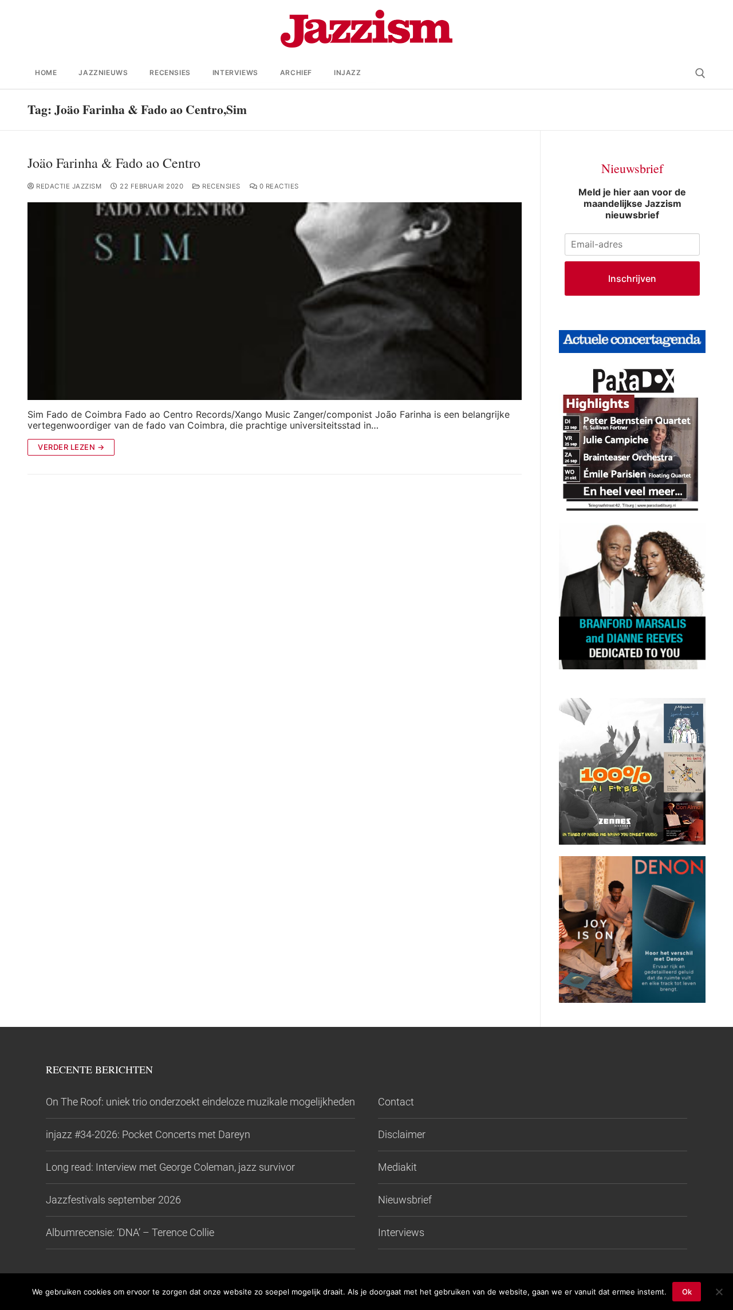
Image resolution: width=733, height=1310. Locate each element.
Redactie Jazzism (67, 186)
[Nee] (718, 1291)
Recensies (220, 186)
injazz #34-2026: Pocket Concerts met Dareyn (148, 1134)
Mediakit (397, 1167)
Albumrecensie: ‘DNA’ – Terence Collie (130, 1232)
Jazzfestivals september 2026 (113, 1200)
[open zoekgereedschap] (700, 73)
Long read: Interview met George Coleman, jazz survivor (170, 1167)
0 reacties (278, 186)
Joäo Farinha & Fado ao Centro (113, 163)
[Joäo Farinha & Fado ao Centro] (274, 301)
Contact (396, 1102)
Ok (687, 1291)
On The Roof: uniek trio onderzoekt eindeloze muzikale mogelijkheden (200, 1102)
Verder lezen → (71, 447)
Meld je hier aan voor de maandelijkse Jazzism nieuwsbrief (632, 203)
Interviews (401, 1232)
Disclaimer (401, 1134)
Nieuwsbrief (405, 1200)
